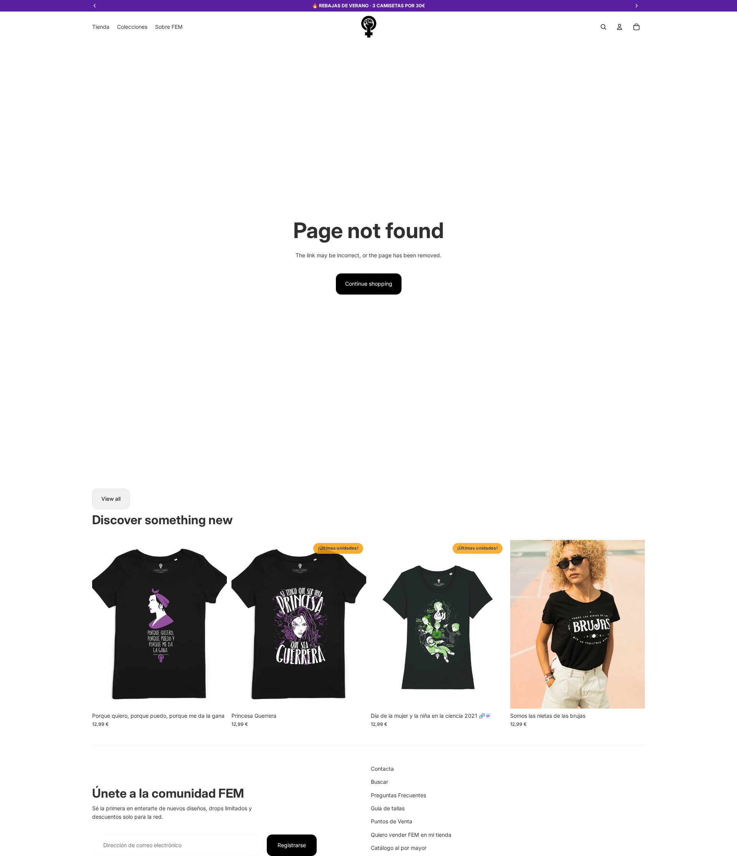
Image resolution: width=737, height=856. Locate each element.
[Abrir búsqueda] (603, 26)
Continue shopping (368, 283)
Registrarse (292, 845)
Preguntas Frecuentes (398, 795)
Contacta (382, 768)
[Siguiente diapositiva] (215, 624)
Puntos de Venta (391, 821)
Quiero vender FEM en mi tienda (411, 834)
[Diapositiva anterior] (103, 624)
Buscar (379, 781)
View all (111, 498)
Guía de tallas (388, 808)
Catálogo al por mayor (398, 847)
